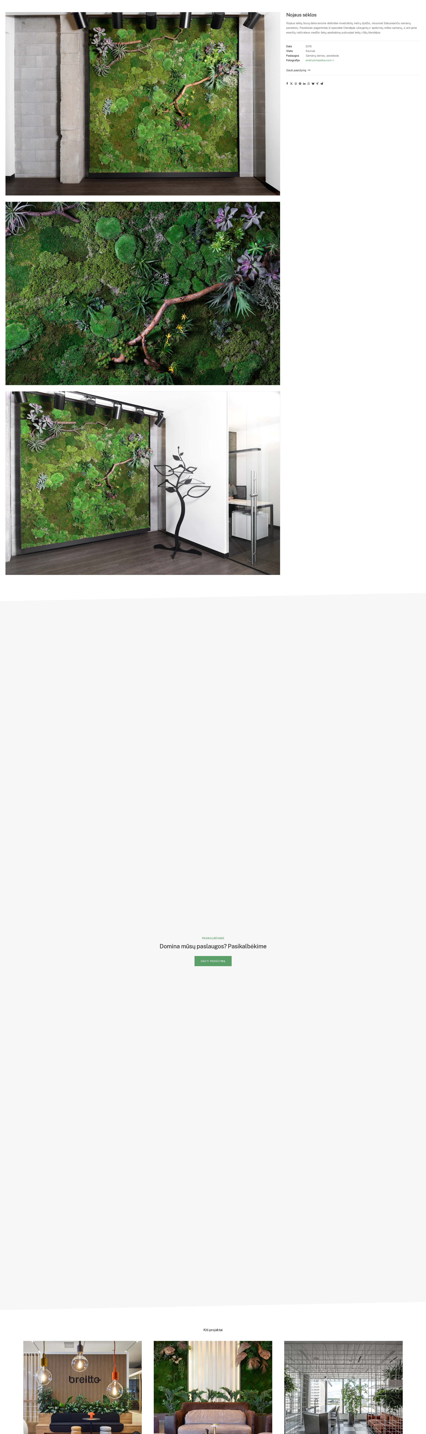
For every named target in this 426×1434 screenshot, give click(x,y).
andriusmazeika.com (318, 60)
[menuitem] (31, 7)
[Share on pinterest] (300, 84)
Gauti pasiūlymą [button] (213, 961)
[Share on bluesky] (313, 84)
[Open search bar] (402, 7)
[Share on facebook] (287, 84)
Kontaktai (110, 7)
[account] (408, 7)
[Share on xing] (317, 84)
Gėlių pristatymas (58, 7)
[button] (298, 70)
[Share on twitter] (291, 84)
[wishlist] (413, 7)
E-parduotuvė (86, 7)
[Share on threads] (296, 84)
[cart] (418, 7)
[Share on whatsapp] (309, 84)
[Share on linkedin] (304, 84)
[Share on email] (322, 84)
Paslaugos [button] (30, 7)
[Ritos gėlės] (9, 7)
